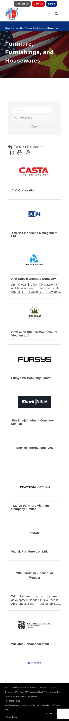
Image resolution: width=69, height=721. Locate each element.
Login (51, 3)
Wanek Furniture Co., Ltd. (29, 551)
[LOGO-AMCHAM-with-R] (28, 14)
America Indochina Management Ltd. (34, 234)
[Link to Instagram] (56, 713)
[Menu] (62, 14)
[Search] (54, 14)
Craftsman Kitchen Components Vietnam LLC (34, 333)
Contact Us (22, 3)
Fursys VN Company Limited (31, 378)
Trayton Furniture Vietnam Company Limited (30, 507)
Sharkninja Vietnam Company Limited (32, 422)
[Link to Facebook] (46, 713)
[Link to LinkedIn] (51, 713)
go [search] (36, 126)
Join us (38, 3)
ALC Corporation (23, 190)
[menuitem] (22, 4)
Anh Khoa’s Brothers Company (33, 278)
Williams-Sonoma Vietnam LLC (33, 644)
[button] (10, 147)
